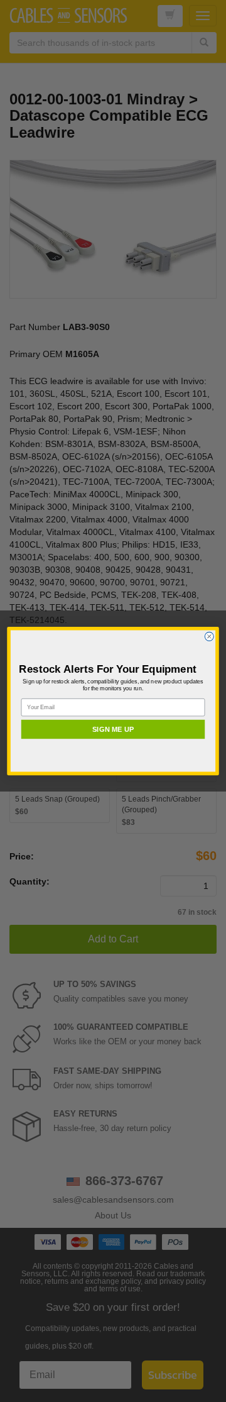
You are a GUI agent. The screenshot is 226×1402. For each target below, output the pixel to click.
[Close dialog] (209, 636)
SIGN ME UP (113, 729)
